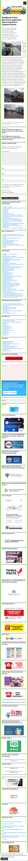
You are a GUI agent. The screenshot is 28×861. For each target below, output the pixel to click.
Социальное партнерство (9, 347)
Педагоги (5, 239)
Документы (5, 210)
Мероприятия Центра (8, 242)
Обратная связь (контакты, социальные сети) (13, 245)
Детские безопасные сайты (9, 313)
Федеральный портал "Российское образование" (13, 821)
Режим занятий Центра (8, 241)
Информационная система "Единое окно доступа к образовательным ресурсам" (13, 826)
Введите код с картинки (8, 192)
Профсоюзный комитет (8, 341)
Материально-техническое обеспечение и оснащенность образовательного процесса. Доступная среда (13, 216)
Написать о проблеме (10, 392)
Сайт (3, 179)
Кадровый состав (7, 326)
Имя (3, 168)
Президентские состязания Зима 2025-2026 (13, 264)
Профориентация (7, 275)
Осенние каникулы (7, 291)
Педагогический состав (8, 213)
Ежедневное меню (7, 258)
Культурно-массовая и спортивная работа (12, 348)
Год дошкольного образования (10, 254)
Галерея (5, 247)
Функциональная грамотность (10, 280)
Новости (5, 246)
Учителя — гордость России (9, 289)
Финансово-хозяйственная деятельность (12, 219)
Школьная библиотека (8, 279)
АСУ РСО (5, 255)
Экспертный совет (7, 278)
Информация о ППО (7, 342)
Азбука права (6, 262)
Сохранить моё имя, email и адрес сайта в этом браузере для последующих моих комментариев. (13, 186)
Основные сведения (7, 206)
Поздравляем (6, 349)
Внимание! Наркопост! (8, 277)
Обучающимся (6, 309)
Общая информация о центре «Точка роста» (13, 234)
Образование (6, 211)
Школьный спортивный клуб (9, 263)
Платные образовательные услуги (11, 218)
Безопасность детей (7, 272)
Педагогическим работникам (9, 308)
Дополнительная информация (10, 243)
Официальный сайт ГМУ (8, 823)
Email (3, 173)
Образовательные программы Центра (12, 238)
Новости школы (20, 122)
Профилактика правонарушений (10, 285)
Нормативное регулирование (9, 307)
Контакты (5, 333)
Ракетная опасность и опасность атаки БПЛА (13, 257)
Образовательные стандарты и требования (13, 227)
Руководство (5, 212)
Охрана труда (6, 345)
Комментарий (6, 151)
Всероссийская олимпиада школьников (12, 276)
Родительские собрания (8, 269)
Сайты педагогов (6, 282)
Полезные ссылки (7, 350)
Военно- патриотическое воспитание (11, 284)
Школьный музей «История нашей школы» (13, 266)
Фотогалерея (6, 334)
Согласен (4, 859)
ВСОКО (4, 324)
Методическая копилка (8, 286)
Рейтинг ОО (5, 271)
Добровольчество (7, 287)
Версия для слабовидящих (14, 358)
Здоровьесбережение (8, 327)
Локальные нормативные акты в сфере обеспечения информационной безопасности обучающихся (13, 305)
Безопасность (9, 123)
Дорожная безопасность (8, 273)
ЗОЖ (13, 123)
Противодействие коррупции (9, 256)
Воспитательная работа (8, 270)
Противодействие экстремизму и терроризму (13, 290)
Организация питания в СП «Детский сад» (12, 322)
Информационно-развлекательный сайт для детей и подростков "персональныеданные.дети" (13, 836)
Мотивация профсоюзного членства (11, 343)
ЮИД (8, 124)
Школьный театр (7, 265)
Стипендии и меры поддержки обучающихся (13, 223)
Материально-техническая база (10, 240)
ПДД (16, 123)
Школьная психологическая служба (11, 268)
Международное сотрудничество (10, 224)
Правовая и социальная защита (10, 346)
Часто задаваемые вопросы (9, 292)
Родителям (5, 331)
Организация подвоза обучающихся (11, 283)
